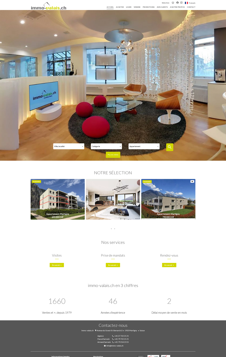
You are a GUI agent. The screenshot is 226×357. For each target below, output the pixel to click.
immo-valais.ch (87, 330)
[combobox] (68, 146)
